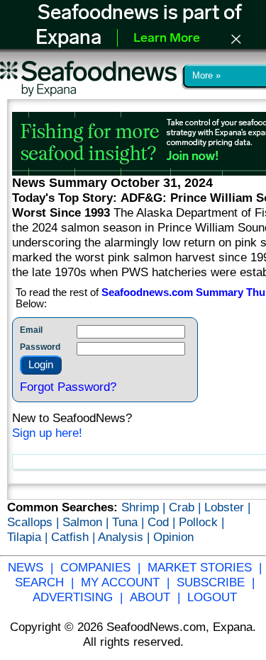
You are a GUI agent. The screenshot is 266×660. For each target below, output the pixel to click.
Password (40, 347)
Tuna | (130, 522)
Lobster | (227, 507)
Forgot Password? (68, 387)
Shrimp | (145, 507)
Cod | (163, 522)
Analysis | (125, 537)
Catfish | (74, 537)
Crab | (186, 507)
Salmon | (87, 522)
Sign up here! (47, 433)
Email (31, 330)
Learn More (166, 39)
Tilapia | (29, 537)
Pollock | (201, 522)
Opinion (173, 537)
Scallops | (34, 522)
